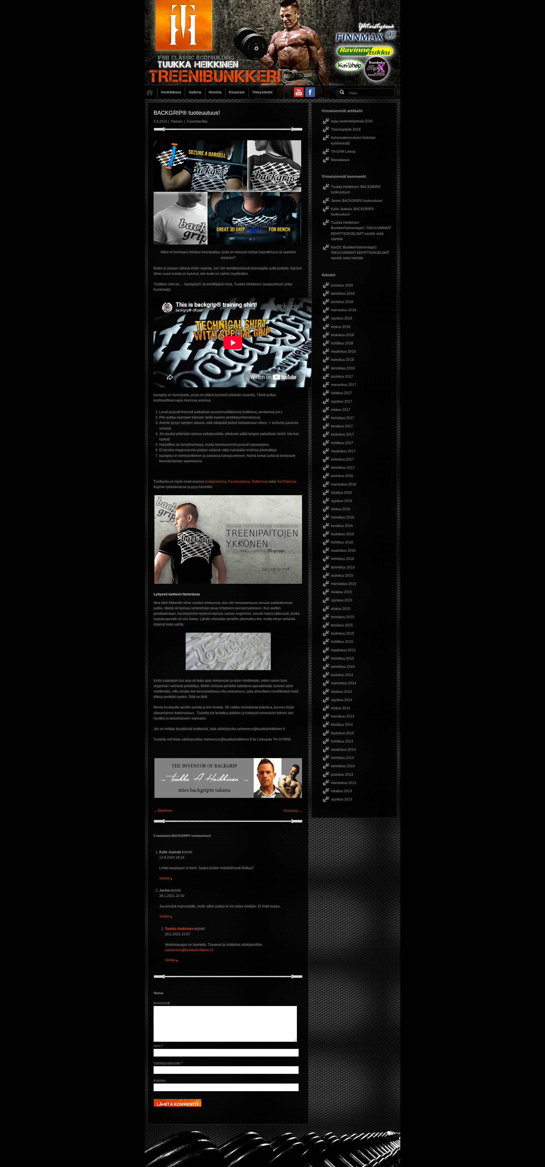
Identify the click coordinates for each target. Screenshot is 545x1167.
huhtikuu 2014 (342, 741)
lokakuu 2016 (341, 493)
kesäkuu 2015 (342, 625)
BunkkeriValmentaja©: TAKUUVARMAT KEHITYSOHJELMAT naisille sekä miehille (361, 233)
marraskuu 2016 (343, 484)
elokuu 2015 (340, 609)
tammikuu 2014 (343, 766)
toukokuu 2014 (342, 733)
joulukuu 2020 (342, 285)
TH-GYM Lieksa (343, 152)
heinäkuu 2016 (342, 517)
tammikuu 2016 (343, 567)
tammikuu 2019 (343, 294)
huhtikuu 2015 (342, 642)
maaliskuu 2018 (343, 352)
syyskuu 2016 (341, 501)
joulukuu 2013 (342, 775)
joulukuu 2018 (342, 302)
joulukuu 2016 (342, 476)
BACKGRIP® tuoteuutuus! (362, 201)
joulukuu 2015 (342, 576)
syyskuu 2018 (341, 318)
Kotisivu (160, 1081)
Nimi (158, 1046)
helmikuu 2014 (342, 758)
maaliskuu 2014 (343, 750)
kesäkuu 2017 (342, 426)
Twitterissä (259, 482)
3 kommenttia (197, 122)
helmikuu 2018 (342, 360)
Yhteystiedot (262, 92)
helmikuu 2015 (342, 658)
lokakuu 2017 (341, 393)
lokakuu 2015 (341, 592)
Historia (215, 92)
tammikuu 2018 (343, 368)
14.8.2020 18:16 (172, 857)
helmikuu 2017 (342, 459)
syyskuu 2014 (341, 700)
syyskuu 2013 (341, 799)
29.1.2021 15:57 (177, 934)
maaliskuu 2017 (343, 451)
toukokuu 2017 (342, 434)
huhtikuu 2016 (342, 542)
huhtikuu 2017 (342, 443)
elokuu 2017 (340, 410)
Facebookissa (239, 482)
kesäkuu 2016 (342, 526)
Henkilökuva (171, 92)
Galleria (195, 92)
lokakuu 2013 (341, 791)
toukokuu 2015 (342, 633)
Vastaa (164, 878)
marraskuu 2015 (343, 584)
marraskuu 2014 (343, 683)
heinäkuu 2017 (342, 418)
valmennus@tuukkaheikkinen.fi (189, 950)
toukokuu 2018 (342, 335)
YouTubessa (286, 482)
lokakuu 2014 (341, 692)
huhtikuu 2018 (342, 343)
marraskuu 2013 (343, 783)
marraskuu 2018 (343, 310)
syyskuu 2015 (341, 600)
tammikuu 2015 (343, 667)
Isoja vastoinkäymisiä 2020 (352, 121)
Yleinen (177, 122)
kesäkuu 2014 (342, 725)
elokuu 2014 (340, 708)
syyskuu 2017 (341, 401)
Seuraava (293, 811)
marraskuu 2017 (343, 385)
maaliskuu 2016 (343, 551)
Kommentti (162, 1003)
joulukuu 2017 (342, 376)
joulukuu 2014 (342, 675)
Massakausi (340, 160)
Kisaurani (236, 92)
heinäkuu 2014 (342, 716)
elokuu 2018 (340, 327)
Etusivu (151, 94)
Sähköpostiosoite (168, 1063)
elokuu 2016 (340, 509)
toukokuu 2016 (342, 534)
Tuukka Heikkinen (179, 929)
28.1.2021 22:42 (172, 896)
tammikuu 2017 (343, 468)
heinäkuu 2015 (342, 617)
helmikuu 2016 (342, 559)
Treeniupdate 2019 (345, 129)
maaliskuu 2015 (343, 650)
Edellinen (163, 811)
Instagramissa (216, 482)
